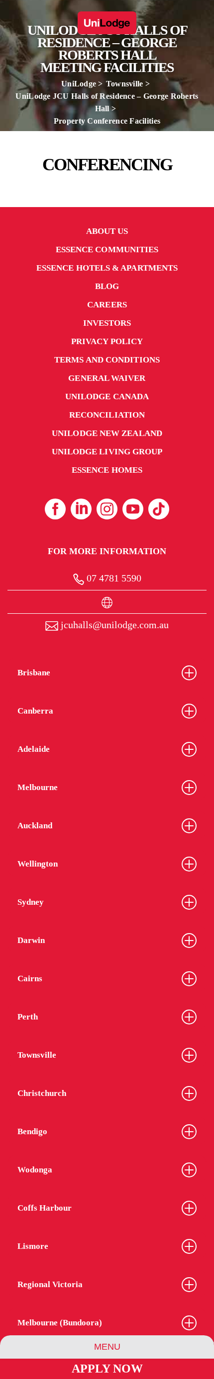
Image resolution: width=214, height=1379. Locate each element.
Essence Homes (107, 470)
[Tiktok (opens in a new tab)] (158, 509)
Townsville (124, 83)
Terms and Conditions (107, 359)
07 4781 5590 (112, 578)
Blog (107, 286)
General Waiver (106, 378)
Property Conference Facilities (107, 121)
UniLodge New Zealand (107, 433)
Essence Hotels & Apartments (107, 268)
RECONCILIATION (107, 415)
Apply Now (107, 1368)
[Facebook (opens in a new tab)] (55, 509)
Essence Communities (107, 249)
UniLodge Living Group (107, 451)
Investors (107, 323)
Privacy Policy (107, 341)
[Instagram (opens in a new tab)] (107, 509)
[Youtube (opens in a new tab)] (132, 509)
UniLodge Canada (107, 396)
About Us (107, 231)
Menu (107, 1347)
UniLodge (78, 83)
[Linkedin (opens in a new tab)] (81, 509)
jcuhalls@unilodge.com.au (113, 624)
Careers (107, 304)
